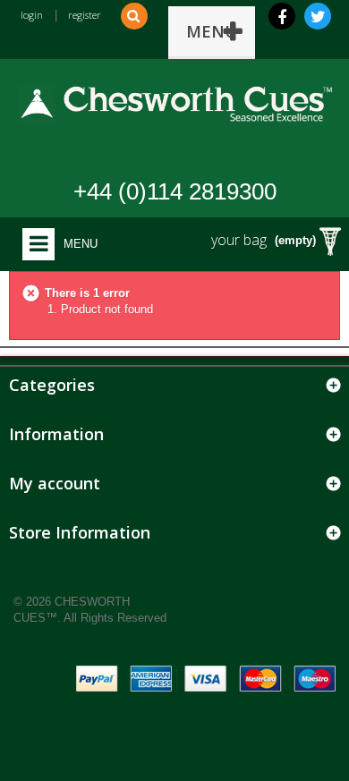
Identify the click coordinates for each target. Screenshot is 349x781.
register (84, 14)
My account (54, 483)
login (32, 14)
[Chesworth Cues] (174, 98)
